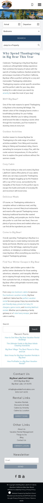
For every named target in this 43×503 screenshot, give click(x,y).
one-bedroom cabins (19, 292)
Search (21, 38)
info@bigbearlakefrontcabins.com (21, 389)
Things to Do (21, 434)
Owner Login (21, 446)
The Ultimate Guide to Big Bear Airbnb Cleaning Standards (22, 344)
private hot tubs (23, 304)
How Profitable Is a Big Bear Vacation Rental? (22, 362)
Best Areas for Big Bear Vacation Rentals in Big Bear (22, 356)
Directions (21, 416)
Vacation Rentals (21, 402)
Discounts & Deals (21, 405)
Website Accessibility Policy (16, 490)
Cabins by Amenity (21, 408)
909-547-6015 (21, 392)
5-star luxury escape (21, 313)
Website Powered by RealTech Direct (24, 493)
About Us (21, 429)
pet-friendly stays (9, 304)
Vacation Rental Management (21, 432)
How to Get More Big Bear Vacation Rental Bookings (22, 338)
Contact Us (21, 440)
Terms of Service (30, 498)
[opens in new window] (15, 476)
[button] (39, 4)
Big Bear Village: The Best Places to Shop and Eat (22, 350)
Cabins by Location (21, 410)
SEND (20, 466)
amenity (6, 93)
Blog (21, 437)
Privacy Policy (30, 490)
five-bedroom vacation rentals (15, 295)
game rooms (15, 307)
